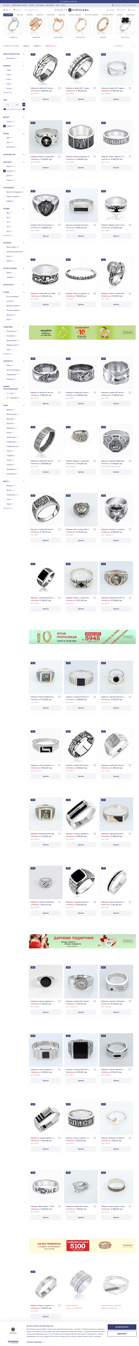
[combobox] (124, 46)
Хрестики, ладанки (91, 15)
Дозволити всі (121, 1327)
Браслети (62, 15)
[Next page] (134, 25)
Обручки (20, 15)
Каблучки (39, 15)
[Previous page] (5, 25)
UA (7, 10)
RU (10, 10)
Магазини (50, 5)
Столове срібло (107, 15)
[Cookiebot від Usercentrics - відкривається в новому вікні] (13, 1342)
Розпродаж (130, 15)
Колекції (120, 15)
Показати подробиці (34, 1342)
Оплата (32, 5)
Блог (58, 5)
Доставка (40, 5)
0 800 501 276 (32, 10)
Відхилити (122, 1333)
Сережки (29, 15)
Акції (63, 5)
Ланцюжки (51, 15)
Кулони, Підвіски (75, 15)
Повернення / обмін (19, 5)
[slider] (5, 109)
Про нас (6, 5)
